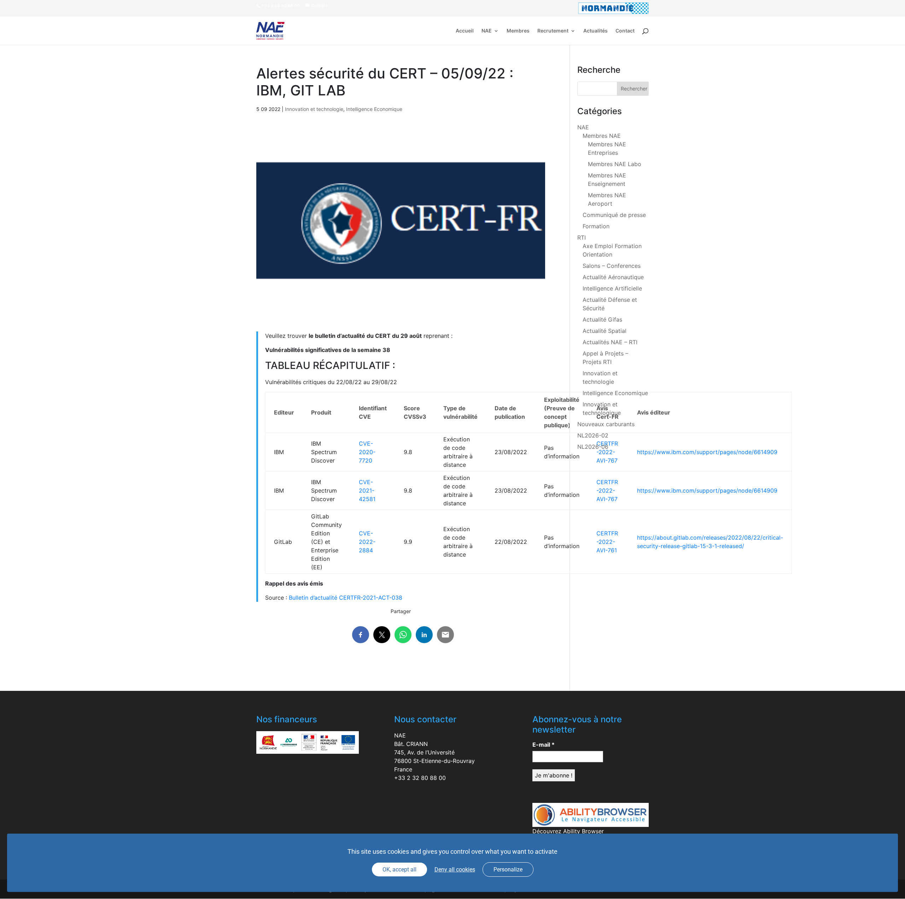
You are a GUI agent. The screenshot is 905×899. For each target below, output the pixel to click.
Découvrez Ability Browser (568, 831)
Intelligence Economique (374, 109)
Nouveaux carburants (606, 424)
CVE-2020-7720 (367, 452)
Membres (518, 31)
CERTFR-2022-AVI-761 (607, 542)
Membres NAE (602, 135)
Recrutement (552, 31)
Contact (625, 31)
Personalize (508, 869)
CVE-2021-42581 (367, 490)
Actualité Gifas (602, 319)
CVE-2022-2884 (367, 542)
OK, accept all (399, 869)
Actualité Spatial (604, 330)
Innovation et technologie (314, 109)
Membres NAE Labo (614, 164)
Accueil (465, 31)
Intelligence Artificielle (612, 288)
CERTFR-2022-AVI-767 (607, 490)
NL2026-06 (592, 446)
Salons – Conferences (612, 265)
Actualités (595, 31)
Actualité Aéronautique (613, 277)
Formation (596, 226)
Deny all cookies (454, 869)
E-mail (543, 744)
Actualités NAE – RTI (610, 342)
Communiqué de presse (614, 214)
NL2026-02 (592, 435)
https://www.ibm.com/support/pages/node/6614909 (707, 452)
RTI (581, 237)
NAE (486, 31)
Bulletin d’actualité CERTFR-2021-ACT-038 (345, 597)
